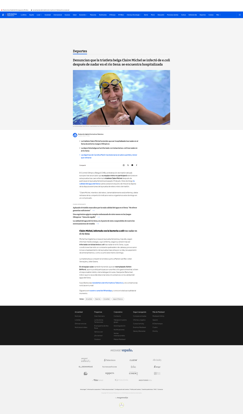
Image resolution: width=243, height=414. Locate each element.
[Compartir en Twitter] (128, 165)
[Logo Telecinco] (109, 360)
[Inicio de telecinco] (3, 15)
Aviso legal (83, 389)
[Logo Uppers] (109, 373)
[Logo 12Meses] (157, 373)
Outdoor (97, 339)
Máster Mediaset (120, 339)
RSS (155, 389)
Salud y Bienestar (139, 331)
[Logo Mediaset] (121, 351)
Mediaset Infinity (158, 316)
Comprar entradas (139, 316)
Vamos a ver (98, 332)
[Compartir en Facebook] (136, 165)
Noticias (78, 316)
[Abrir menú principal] (240, 15)
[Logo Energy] (157, 366)
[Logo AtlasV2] (97, 380)
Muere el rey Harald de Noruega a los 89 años (15, 10)
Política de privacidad (107, 389)
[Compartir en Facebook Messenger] (132, 165)
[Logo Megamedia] (122, 398)
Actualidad (89, 299)
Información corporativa (93, 389)
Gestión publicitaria (147, 389)
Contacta (117, 316)
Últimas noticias (80, 324)
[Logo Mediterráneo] (145, 380)
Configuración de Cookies (122, 389)
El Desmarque (158, 324)
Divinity (155, 331)
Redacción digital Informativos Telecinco (90, 134)
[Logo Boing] (133, 366)
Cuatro (155, 327)
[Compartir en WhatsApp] (123, 165)
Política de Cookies (135, 389)
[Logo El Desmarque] (86, 366)
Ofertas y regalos (139, 320)
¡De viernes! (98, 336)
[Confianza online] (121, 407)
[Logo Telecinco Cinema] (133, 373)
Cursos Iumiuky (138, 324)
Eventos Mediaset (139, 327)
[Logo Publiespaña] (121, 380)
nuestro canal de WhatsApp (100, 290)
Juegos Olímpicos (118, 299)
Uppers (155, 320)
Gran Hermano (99, 316)
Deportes (80, 51)
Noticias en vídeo (81, 327)
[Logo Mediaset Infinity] (85, 360)
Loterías (78, 320)
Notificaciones (119, 330)
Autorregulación (119, 326)
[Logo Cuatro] (133, 360)
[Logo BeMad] (86, 373)
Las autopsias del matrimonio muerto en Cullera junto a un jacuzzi (51, 10)
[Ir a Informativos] (11, 14)
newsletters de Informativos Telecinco (107, 283)
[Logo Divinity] (157, 360)
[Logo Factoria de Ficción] (109, 366)
